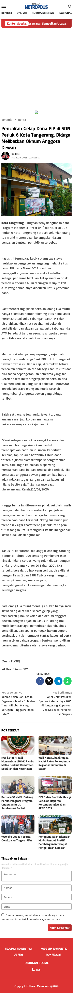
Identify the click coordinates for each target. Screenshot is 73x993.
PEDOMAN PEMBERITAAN (18, 948)
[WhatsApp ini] (67, 681)
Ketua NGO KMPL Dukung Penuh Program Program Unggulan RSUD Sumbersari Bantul (17, 802)
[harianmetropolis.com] (36, 5)
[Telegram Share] (58, 681)
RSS (38, 969)
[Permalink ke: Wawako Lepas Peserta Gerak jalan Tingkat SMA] (17, 824)
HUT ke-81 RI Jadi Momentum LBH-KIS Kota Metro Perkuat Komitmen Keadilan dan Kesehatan (17, 763)
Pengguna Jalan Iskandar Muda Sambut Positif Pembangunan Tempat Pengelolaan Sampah (54, 842)
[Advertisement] (36, 67)
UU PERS (18, 954)
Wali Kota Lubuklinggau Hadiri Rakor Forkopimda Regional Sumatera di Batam (54, 763)
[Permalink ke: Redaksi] (5, 155)
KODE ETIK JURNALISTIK (54, 948)
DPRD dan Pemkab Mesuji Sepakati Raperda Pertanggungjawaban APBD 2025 (55, 802)
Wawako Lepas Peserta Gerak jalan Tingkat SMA (16, 838)
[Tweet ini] (49, 681)
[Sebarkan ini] (40, 681)
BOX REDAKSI (53, 954)
